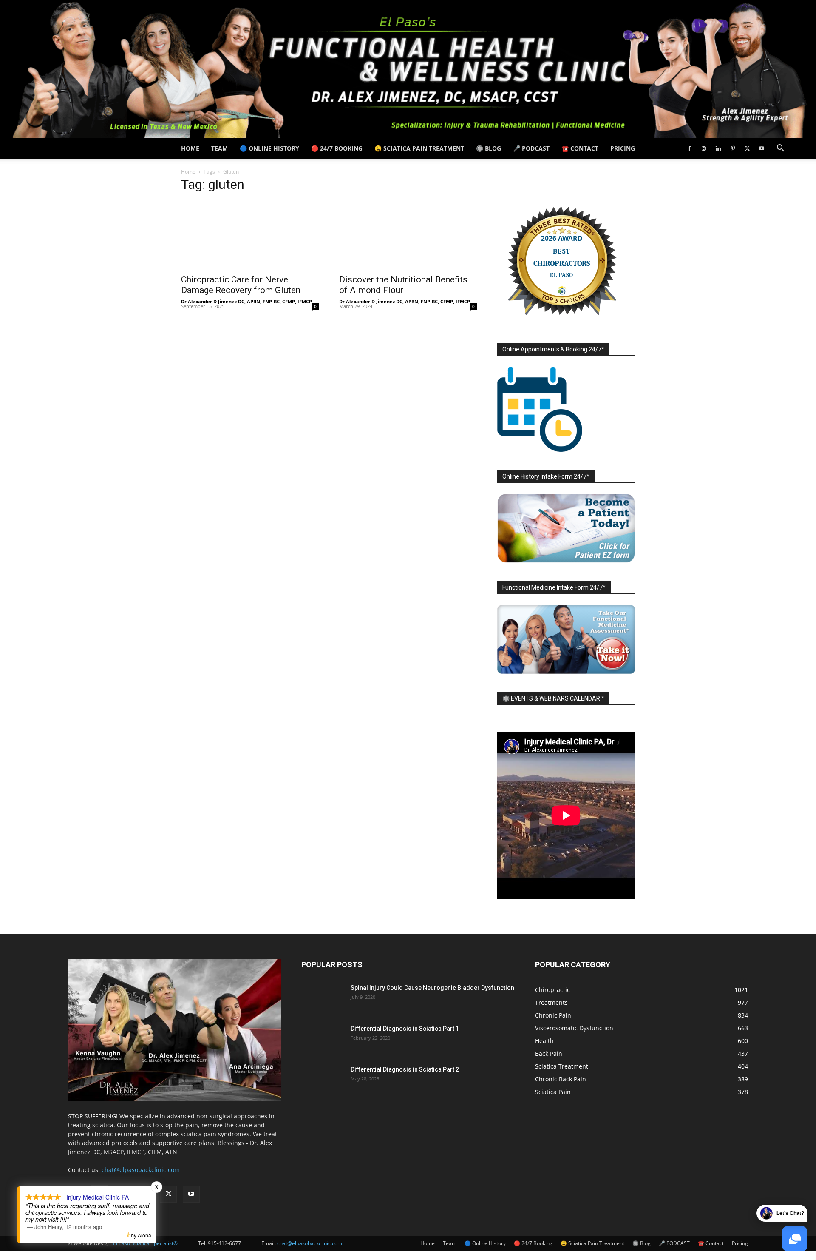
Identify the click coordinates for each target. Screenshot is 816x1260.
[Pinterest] (732, 148)
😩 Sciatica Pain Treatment (419, 148)
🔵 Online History (269, 148)
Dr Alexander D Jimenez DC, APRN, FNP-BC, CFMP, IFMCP (246, 301)
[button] (780, 149)
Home (190, 148)
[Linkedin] (718, 148)
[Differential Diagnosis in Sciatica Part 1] (322, 1039)
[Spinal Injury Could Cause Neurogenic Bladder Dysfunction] (322, 998)
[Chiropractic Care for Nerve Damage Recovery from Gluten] (250, 235)
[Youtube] (761, 148)
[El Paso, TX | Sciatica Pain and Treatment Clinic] (408, 69)
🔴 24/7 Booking (337, 148)
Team (219, 148)
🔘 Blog (488, 148)
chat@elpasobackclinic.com (141, 1170)
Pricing (622, 148)
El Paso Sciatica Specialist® (145, 1243)
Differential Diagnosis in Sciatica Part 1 (405, 1028)
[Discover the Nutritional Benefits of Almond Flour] (408, 235)
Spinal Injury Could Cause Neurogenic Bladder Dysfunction (432, 987)
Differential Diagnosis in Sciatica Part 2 (405, 1069)
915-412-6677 (224, 1243)
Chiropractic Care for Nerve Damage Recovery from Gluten (240, 284)
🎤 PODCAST (531, 148)
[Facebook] (689, 148)
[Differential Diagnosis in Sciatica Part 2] (322, 1080)
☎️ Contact (579, 148)
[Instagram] (703, 148)
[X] (747, 148)
